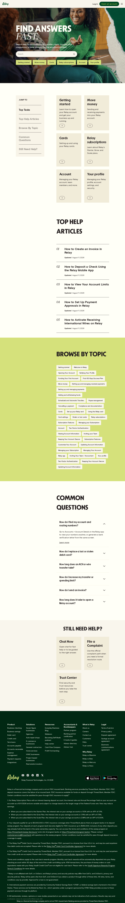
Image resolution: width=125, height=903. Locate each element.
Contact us (87, 735)
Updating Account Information (92, 445)
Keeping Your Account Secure (69, 439)
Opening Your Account (66, 373)
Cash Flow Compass (52, 747)
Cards (51, 62)
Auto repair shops (33, 738)
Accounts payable (14, 746)
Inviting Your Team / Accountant (81, 456)
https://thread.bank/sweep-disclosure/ (22, 832)
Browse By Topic (28, 127)
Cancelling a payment (66, 406)
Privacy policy (106, 731)
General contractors (34, 747)
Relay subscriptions (66, 62)
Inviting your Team (90, 434)
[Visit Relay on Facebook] (32, 775)
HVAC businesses (32, 754)
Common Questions (25, 138)
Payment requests (14, 759)
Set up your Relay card (75, 412)
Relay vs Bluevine (89, 755)
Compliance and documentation (90, 406)
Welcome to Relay (80, 367)
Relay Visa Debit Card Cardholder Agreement (65, 846)
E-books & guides (70, 740)
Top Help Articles (29, 118)
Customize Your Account (67, 445)
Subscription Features (66, 423)
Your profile (94, 62)
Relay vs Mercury (89, 762)
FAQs (84, 742)
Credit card (11, 738)
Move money (39, 62)
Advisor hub (68, 747)
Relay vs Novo (88, 766)
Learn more (64, 542)
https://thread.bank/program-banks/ (76, 832)
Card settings (63, 417)
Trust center (87, 746)
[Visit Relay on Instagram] (27, 775)
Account (82, 62)
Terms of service (107, 728)
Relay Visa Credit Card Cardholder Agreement (65, 854)
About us (86, 728)
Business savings (13, 731)
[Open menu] (122, 4)
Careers (86, 731)
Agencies (29, 734)
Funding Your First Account (68, 378)
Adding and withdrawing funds (69, 395)
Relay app (61, 456)
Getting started (24, 62)
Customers (87, 738)
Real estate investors (34, 764)
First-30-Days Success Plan (93, 378)
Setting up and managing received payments (88, 384)
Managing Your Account (92, 450)
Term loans (11, 742)
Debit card (11, 735)
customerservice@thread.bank (19, 835)
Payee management (96, 400)
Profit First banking (52, 751)
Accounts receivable (15, 749)
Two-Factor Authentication (79, 428)
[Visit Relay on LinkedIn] (37, 775)
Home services (31, 751)
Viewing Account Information (68, 434)
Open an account (109, 4)
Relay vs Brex (88, 759)
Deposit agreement (108, 735)
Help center (49, 744)
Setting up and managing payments (71, 389)
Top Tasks (24, 109)
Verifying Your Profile (86, 373)
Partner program (70, 730)
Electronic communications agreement (107, 747)
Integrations (11, 762)
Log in (95, 4)
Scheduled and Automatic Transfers (71, 400)
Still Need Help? (28, 148)
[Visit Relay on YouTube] (22, 775)
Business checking (14, 728)
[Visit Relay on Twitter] (42, 775)
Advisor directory (70, 743)
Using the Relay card (95, 412)
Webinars (48, 734)
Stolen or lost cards (80, 417)
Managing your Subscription (89, 423)
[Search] (74, 54)
